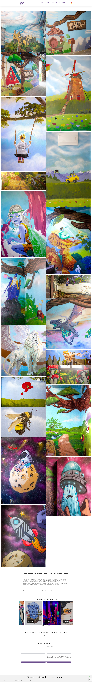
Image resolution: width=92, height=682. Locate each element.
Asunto (48, 650)
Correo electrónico (50, 646)
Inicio (42, 2)
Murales (47, 2)
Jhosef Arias (44, 622)
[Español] (71, 3)
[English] (71, 2)
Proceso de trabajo (55, 2)
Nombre (22, 646)
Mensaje (22, 655)
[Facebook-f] (85, 681)
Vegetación (62, 622)
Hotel (24, 622)
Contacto (63, 2)
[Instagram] (87, 681)
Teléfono (22, 650)
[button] (19, 612)
